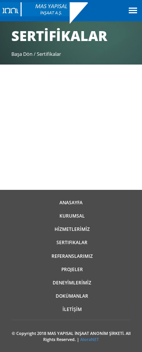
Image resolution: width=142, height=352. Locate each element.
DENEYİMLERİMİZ (72, 282)
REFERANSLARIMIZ (72, 256)
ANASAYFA (71, 202)
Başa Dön (22, 54)
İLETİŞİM (72, 309)
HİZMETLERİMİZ (72, 229)
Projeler (72, 269)
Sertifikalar (49, 54)
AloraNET (89, 339)
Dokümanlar (72, 296)
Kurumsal (72, 216)
